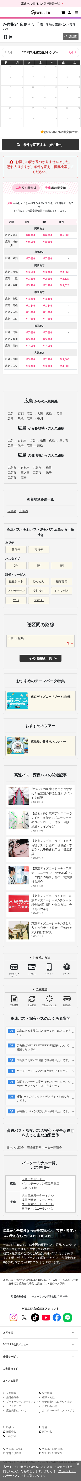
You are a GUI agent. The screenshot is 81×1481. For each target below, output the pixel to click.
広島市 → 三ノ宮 (18, 472)
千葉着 (23, 511)
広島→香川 (11, 338)
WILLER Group (14, 1448)
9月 (71, 52)
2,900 (48, 278)
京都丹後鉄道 (13, 1453)
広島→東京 (11, 234)
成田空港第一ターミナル (38, 1195)
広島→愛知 (11, 258)
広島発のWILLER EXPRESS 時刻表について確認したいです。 (43, 1047)
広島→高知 (11, 345)
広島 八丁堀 (29, 1188)
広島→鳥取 (11, 298)
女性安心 (39, 590)
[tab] (26, 188)
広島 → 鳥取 (15, 418)
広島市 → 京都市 (18, 467)
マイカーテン (16, 590)
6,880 (48, 235)
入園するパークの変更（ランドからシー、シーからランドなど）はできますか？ (44, 1083)
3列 (39, 565)
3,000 (31, 359)
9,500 (31, 241)
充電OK (39, 600)
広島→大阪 (11, 278)
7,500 (31, 345)
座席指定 (62, 581)
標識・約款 (48, 1397)
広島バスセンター (33, 1179)
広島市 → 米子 (42, 472)
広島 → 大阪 (35, 413)
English (10, 1427)
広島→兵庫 (11, 285)
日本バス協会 (15, 1147)
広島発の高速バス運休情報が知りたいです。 (44, 1060)
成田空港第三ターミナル (38, 1204)
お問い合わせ (49, 1406)
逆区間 (73, 36)
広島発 (11, 511)
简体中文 (47, 1431)
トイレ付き (61, 590)
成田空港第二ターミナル (38, 1199)
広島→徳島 (11, 332)
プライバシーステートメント (22, 1401)
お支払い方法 (41, 957)
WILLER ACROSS (52, 1453)
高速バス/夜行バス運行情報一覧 (40, 3)
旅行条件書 (12, 1397)
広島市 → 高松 (17, 477)
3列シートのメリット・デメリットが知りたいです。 (43, 1098)
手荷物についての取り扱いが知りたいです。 (44, 1111)
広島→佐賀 (11, 365)
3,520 (66, 285)
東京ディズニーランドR (37, 1208)
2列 (16, 565)
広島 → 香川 (35, 418)
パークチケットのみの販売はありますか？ (42, 1070)
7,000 (31, 258)
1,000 (31, 312)
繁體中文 (11, 1431)
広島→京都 (11, 271)
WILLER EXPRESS (52, 1448)
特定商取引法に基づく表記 (57, 1401)
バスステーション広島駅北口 (40, 1183)
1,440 (31, 305)
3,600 (31, 272)
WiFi (16, 600)
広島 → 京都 (15, 413)
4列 (62, 565)
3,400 (31, 285)
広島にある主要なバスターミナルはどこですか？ (44, 1032)
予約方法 (41, 989)
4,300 (66, 366)
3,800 (31, 299)
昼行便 (16, 549)
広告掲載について (16, 1410)
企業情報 (11, 1393)
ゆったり (39, 581)
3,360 (48, 272)
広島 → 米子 (15, 445)
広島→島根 (11, 305)
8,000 (31, 235)
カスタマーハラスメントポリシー (58, 1412)
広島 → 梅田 (38, 440)
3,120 (66, 278)
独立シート (16, 581)
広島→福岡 (11, 359)
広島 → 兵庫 (54, 413)
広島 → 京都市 (17, 440)
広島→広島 (11, 312)
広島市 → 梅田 (42, 467)
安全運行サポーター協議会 (44, 1147)
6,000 (66, 235)
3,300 (31, 278)
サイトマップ (13, 1406)
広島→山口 (11, 318)
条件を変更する (40, 144)
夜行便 (38, 549)
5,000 (31, 339)
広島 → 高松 (35, 445)
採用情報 (47, 1393)
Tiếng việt (11, 1436)
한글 (44, 1427)
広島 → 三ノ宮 (58, 440)
